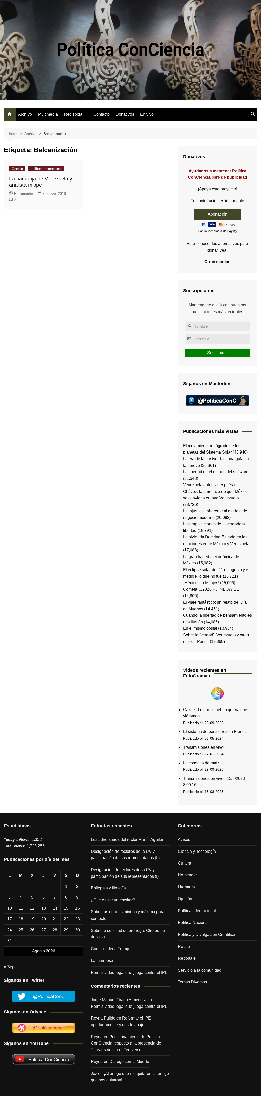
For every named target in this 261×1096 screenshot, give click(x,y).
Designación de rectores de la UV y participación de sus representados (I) (125, 873)
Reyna (97, 1061)
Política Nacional (193, 922)
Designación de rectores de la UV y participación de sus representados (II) (125, 854)
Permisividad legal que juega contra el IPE (129, 972)
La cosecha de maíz (201, 763)
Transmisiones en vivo (203, 747)
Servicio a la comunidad (199, 970)
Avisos (184, 839)
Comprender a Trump (110, 949)
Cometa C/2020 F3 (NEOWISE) (211, 589)
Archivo (25, 114)
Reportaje (187, 958)
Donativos (125, 114)
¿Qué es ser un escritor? (113, 900)
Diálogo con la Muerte (129, 1061)
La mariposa (102, 960)
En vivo (147, 114)
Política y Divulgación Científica (206, 934)
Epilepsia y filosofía (108, 888)
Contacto (101, 114)
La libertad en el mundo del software (216, 472)
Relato (184, 946)
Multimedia (48, 114)
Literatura (186, 887)
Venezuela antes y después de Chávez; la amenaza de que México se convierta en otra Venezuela (215, 491)
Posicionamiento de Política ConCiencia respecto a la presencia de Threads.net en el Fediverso (126, 1043)
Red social (73, 114)
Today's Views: (18, 839)
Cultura (184, 863)
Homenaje (187, 875)
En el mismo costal (200, 628)
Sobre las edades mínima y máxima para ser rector (127, 915)
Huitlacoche (23, 193)
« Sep (9, 967)
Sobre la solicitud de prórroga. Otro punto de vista (128, 933)
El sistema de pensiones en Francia (215, 731)
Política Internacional (45, 169)
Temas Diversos (192, 982)
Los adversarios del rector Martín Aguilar (127, 839)
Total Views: (15, 846)
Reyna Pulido (103, 1018)
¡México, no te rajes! (201, 583)
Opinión (17, 169)
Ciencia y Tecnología (197, 851)
